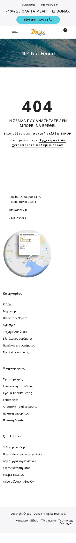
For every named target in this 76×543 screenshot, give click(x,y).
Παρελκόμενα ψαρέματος (18, 345)
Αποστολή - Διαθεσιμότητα (20, 406)
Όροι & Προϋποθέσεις (17, 393)
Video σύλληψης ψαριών (18, 481)
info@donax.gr (49, 4)
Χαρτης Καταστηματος (16, 468)
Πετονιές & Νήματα (15, 318)
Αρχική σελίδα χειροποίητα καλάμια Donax (39, 142)
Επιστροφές (10, 400)
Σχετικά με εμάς (13, 379)
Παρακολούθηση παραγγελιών (22, 454)
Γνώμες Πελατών (13, 475)
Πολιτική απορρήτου (16, 413)
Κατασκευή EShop (27, 520)
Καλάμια (8, 304)
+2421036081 (17, 218)
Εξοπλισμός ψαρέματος (17, 338)
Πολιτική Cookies (14, 420)
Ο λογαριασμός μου (15, 447)
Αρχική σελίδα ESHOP (52, 133)
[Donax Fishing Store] (38, 32)
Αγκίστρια (9, 325)
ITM (42, 520)
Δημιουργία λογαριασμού (19, 461)
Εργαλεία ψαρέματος (16, 352)
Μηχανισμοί (10, 311)
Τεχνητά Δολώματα (15, 332)
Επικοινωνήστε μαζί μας (18, 386)
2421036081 (28, 4)
